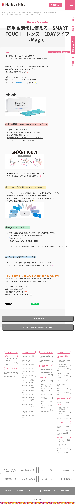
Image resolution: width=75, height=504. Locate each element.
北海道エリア (11, 352)
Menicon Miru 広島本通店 (64, 412)
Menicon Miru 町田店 (28, 404)
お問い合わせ (65, 491)
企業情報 (8, 491)
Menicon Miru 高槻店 (63, 373)
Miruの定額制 (73, 25)
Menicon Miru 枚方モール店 (63, 376)
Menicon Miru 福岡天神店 (63, 427)
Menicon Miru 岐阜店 (45, 369)
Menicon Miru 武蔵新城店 (28, 416)
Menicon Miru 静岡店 (45, 372)
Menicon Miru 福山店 (63, 402)
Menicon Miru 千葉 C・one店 (27, 361)
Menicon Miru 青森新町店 (10, 373)
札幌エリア (7, 356)
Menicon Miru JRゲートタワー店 (46, 385)
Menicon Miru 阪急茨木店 (63, 369)
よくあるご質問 (66, 479)
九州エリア (64, 422)
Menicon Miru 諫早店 (63, 453)
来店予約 (8, 479)
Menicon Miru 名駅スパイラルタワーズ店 (46, 390)
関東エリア (29, 352)
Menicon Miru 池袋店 (28, 388)
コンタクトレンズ (54, 52)
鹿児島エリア (61, 437)
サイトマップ (33, 491)
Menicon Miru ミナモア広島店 (64, 408)
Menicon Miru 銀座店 (28, 380)
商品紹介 (66, 52)
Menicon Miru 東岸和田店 (63, 393)
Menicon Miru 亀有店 (28, 385)
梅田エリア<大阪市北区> (63, 357)
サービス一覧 (47, 470)
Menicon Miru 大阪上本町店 (63, 389)
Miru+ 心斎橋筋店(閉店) (63, 385)
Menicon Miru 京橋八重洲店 (28, 376)
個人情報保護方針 (49, 491)
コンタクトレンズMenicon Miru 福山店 (20, 12)
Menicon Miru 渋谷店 (28, 395)
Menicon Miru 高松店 (63, 416)
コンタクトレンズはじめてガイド (8, 470)
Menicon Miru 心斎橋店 (63, 381)
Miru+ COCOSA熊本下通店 (63, 434)
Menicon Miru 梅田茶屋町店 (64, 361)
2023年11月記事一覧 (48, 12)
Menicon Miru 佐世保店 (63, 449)
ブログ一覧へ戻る (37, 318)
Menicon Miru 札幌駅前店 (11, 359)
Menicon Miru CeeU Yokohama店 (28, 412)
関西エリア (64, 352)
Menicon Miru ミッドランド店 (46, 381)
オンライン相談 (28, 479)
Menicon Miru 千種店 (46, 402)
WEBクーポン (47, 479)
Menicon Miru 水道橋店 (28, 372)
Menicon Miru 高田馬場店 (28, 391)
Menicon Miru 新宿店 (28, 397)
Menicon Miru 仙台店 (10, 376)
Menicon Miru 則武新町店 (46, 406)
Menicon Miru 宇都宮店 (28, 357)
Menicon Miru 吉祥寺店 (28, 401)
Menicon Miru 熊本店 (63, 430)
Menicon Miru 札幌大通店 (11, 363)
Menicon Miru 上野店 (28, 382)
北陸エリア (46, 352)
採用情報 (20, 491)
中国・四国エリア (63, 398)
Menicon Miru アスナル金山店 (46, 398)
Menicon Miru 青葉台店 (28, 407)
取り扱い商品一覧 (27, 470)
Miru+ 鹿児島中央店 (64, 445)
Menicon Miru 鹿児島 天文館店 (64, 440)
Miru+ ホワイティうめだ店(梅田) (64, 365)
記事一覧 (36, 12)
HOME (4, 12)
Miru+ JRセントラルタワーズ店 (46, 410)
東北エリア (11, 368)
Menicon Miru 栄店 (46, 394)
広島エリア (60, 405)
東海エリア (46, 366)
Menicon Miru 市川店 (28, 369)
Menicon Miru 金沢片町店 (45, 361)
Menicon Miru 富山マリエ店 (45, 357)
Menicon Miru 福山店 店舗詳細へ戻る (37, 327)
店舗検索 (56, 5)
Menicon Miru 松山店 (63, 418)
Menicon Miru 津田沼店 (28, 365)
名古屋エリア (43, 377)
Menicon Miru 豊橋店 (45, 375)
